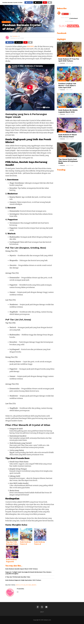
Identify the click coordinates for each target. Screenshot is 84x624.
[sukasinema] (69, 29)
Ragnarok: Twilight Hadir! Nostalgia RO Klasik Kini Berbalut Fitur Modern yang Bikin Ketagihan (28, 572)
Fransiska (15, 36)
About (42, 612)
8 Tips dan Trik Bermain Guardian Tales (17, 577)
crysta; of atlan (20, 585)
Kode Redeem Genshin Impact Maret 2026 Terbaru (21, 569)
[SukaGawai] (73, 18)
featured (28, 585)
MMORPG (30, 46)
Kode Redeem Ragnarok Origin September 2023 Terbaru (23, 580)
